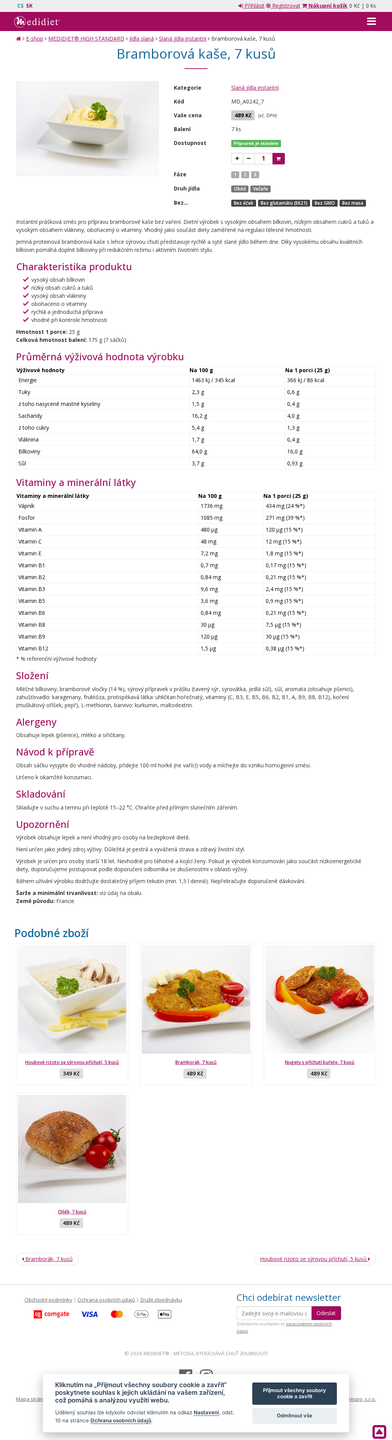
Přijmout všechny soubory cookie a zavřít (294, 1393)
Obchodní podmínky (48, 1299)
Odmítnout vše (294, 1415)
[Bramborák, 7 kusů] (196, 999)
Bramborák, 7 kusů (196, 1062)
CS (20, 5)
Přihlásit (254, 5)
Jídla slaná (141, 38)
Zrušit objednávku (161, 1299)
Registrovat (286, 5)
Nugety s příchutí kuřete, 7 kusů (319, 1062)
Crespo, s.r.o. (360, 1399)
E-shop (34, 38)
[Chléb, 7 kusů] (72, 1149)
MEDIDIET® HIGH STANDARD (86, 38)
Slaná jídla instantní (182, 38)
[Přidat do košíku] (278, 158)
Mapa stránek (32, 1399)
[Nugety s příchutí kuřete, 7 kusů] (320, 999)
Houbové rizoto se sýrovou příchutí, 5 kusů (72, 1062)
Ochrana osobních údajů (106, 1299)
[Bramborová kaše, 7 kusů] (87, 128)
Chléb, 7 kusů (72, 1211)
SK (29, 5)
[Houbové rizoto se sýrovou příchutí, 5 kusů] (72, 999)
